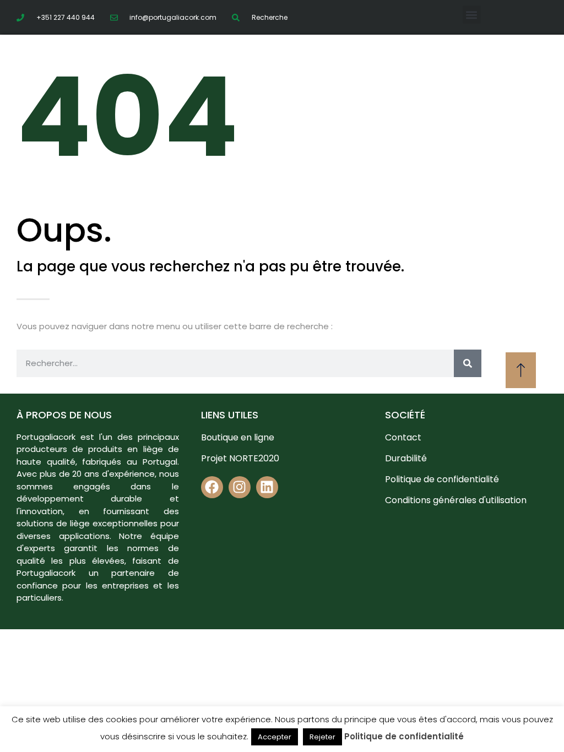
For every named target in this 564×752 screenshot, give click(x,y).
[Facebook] (212, 487)
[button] (472, 15)
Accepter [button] (274, 737)
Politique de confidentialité (404, 736)
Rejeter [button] (322, 737)
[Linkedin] (267, 487)
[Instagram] (240, 487)
